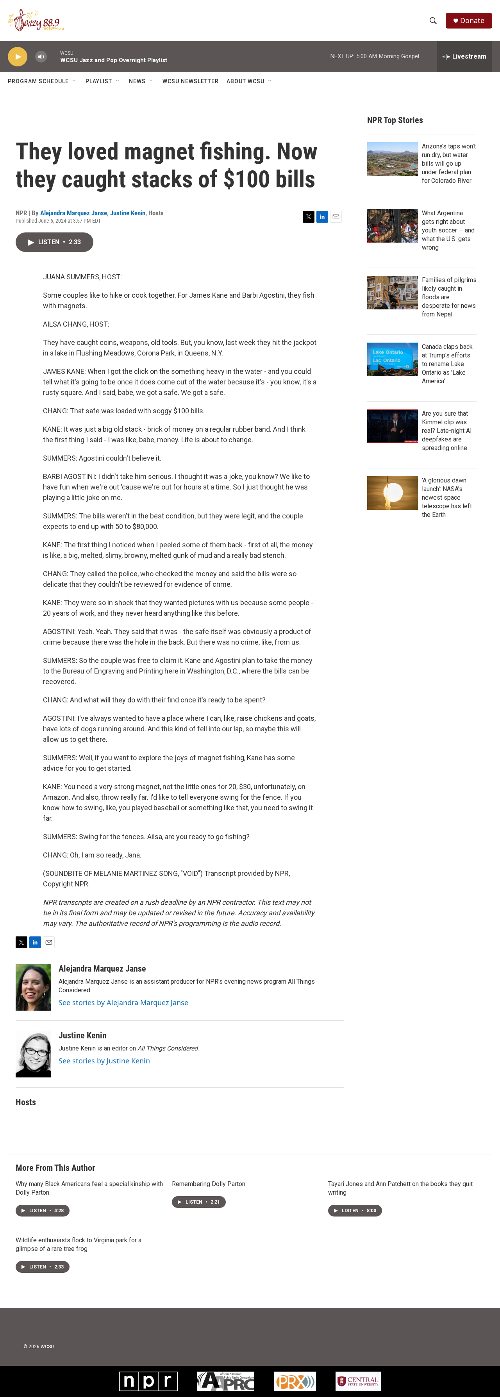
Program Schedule (38, 81)
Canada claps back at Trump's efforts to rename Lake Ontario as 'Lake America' (447, 364)
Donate (472, 20)
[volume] (41, 57)
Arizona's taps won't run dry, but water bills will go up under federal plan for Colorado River (449, 163)
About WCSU (245, 81)
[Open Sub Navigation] (74, 81)
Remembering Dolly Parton (208, 1184)
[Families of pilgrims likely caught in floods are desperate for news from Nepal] (392, 292)
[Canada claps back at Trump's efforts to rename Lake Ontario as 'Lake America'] (392, 359)
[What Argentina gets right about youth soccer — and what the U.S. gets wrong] (392, 226)
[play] (17, 56)
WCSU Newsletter (190, 81)
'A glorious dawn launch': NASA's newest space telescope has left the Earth (447, 497)
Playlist (99, 81)
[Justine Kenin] (33, 1054)
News (137, 81)
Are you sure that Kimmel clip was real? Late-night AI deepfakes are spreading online (447, 431)
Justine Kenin (127, 213)
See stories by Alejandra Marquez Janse (123, 1002)
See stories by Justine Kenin (104, 1060)
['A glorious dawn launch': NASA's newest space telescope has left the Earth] (392, 493)
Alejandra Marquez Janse (73, 213)
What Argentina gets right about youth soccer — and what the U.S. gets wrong (448, 230)
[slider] (53, 56)
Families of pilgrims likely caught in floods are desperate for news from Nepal (449, 297)
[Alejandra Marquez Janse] (33, 987)
